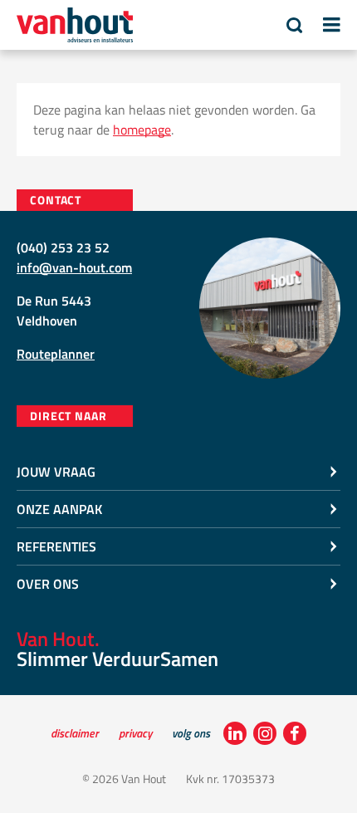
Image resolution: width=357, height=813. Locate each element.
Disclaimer (75, 733)
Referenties (56, 546)
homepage (142, 130)
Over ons (48, 584)
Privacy (135, 733)
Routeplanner (56, 354)
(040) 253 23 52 (63, 247)
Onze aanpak (59, 509)
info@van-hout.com (74, 267)
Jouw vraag (56, 472)
